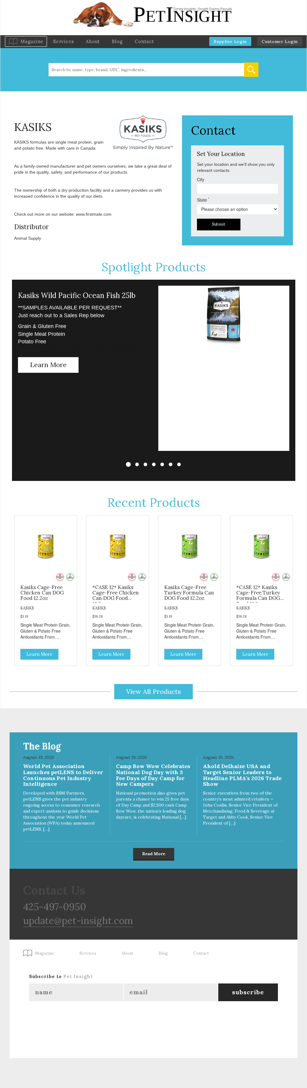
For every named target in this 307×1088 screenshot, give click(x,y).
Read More (153, 853)
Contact (144, 41)
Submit (218, 224)
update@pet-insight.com (78, 920)
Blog (117, 41)
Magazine (31, 41)
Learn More (48, 364)
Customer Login (280, 41)
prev (12, 377)
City (200, 179)
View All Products (153, 691)
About (93, 41)
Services (63, 41)
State (203, 200)
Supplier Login (230, 41)
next (295, 377)
